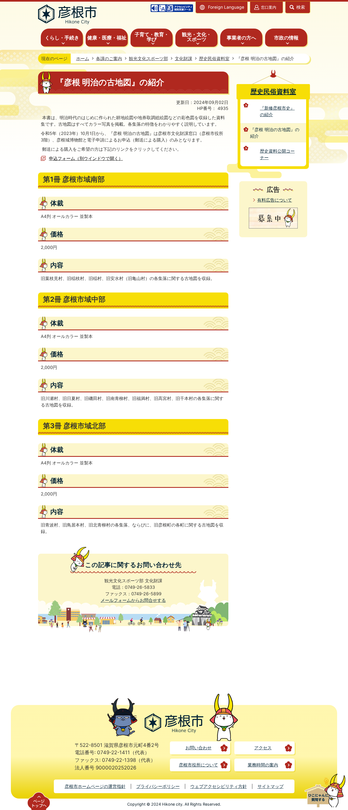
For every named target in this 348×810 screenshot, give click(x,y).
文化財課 (183, 58)
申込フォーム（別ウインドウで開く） (86, 158)
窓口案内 (268, 7)
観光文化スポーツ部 (148, 58)
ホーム (82, 58)
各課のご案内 (109, 58)
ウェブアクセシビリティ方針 (218, 786)
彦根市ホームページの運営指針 (95, 786)
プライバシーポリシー (158, 786)
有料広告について (274, 200)
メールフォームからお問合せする (133, 600)
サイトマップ (270, 786)
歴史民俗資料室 (214, 58)
